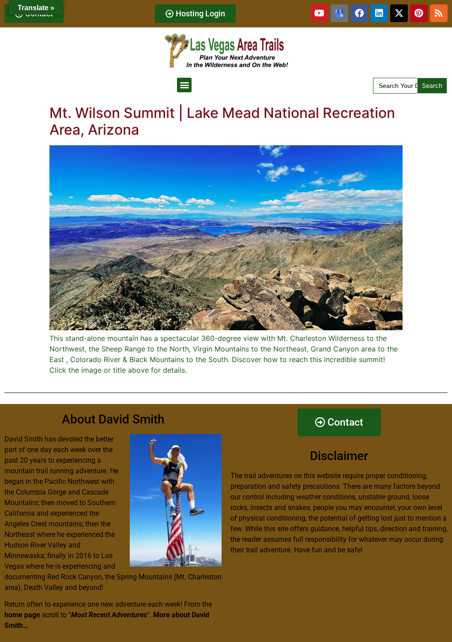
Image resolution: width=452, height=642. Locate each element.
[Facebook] (359, 13)
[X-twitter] (399, 13)
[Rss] (439, 13)
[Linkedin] (379, 13)
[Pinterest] (419, 13)
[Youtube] (319, 13)
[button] (184, 85)
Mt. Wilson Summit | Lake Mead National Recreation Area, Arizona (222, 121)
